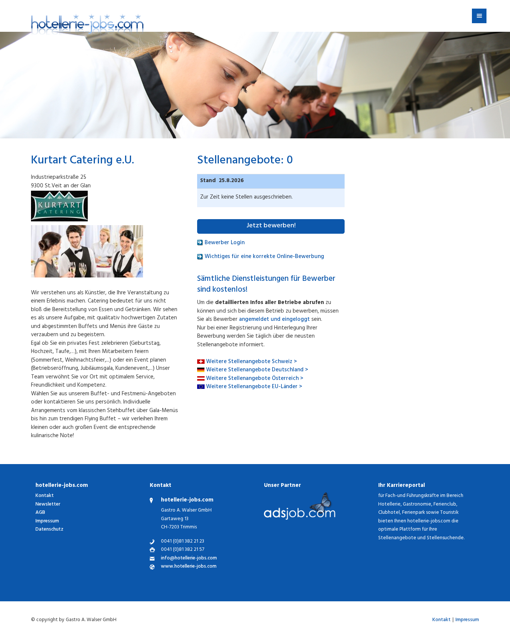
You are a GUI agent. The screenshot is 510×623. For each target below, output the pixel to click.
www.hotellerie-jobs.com (189, 567)
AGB (40, 513)
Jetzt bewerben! (271, 226)
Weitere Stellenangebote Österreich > (254, 379)
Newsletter (47, 504)
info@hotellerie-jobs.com (189, 559)
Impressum (47, 521)
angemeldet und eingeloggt (274, 319)
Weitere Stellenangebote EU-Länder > (254, 387)
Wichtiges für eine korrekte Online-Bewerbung (263, 257)
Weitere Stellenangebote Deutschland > (257, 370)
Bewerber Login (224, 243)
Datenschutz (49, 529)
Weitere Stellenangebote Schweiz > (251, 362)
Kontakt (44, 496)
